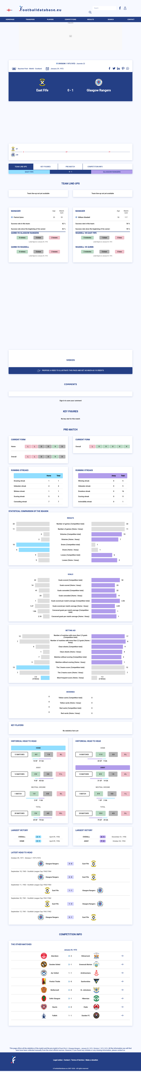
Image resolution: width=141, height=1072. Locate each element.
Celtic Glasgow (54, 999)
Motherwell (55, 990)
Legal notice (57, 1060)
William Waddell (84, 217)
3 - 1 (70, 917)
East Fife (85, 864)
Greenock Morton (85, 964)
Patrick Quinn (19, 217)
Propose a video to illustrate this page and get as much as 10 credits (73, 370)
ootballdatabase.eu (42, 10)
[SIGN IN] (125, 8)
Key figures (46, 167)
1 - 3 (70, 904)
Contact (67, 1060)
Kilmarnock (85, 956)
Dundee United (54, 964)
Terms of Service (77, 1060)
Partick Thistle (54, 982)
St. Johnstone (86, 990)
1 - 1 (70, 890)
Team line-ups (21, 167)
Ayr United (55, 973)
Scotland (38, 69)
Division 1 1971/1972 (66, 64)
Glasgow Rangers (52, 864)
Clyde (86, 1007)
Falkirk (54, 1016)
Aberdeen (54, 956)
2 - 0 (70, 877)
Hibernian (85, 999)
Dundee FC (86, 1016)
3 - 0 (70, 864)
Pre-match (70, 167)
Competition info (95, 167)
